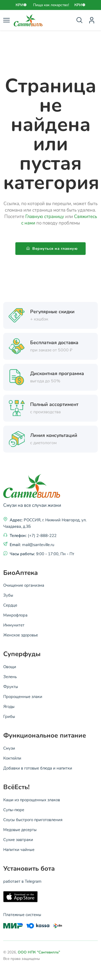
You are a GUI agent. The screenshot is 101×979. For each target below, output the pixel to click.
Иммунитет (14, 625)
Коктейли (12, 758)
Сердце (10, 605)
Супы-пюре (13, 809)
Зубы (8, 595)
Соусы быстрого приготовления (32, 819)
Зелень (10, 676)
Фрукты (10, 686)
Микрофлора (15, 615)
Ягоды (9, 706)
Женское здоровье (20, 635)
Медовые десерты (20, 829)
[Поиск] (79, 20)
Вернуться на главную (54, 248)
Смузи (9, 748)
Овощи (9, 666)
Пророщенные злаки (22, 696)
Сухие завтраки (18, 839)
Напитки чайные (18, 849)
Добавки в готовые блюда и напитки (37, 768)
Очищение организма (23, 585)
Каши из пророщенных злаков (31, 799)
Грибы (9, 716)
